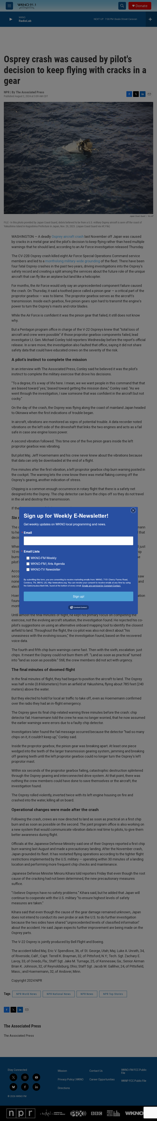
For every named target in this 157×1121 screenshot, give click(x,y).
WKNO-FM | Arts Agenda (48, 563)
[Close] (134, 510)
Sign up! (78, 596)
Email (28, 532)
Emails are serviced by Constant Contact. (101, 585)
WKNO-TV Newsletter (45, 569)
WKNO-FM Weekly (43, 557)
